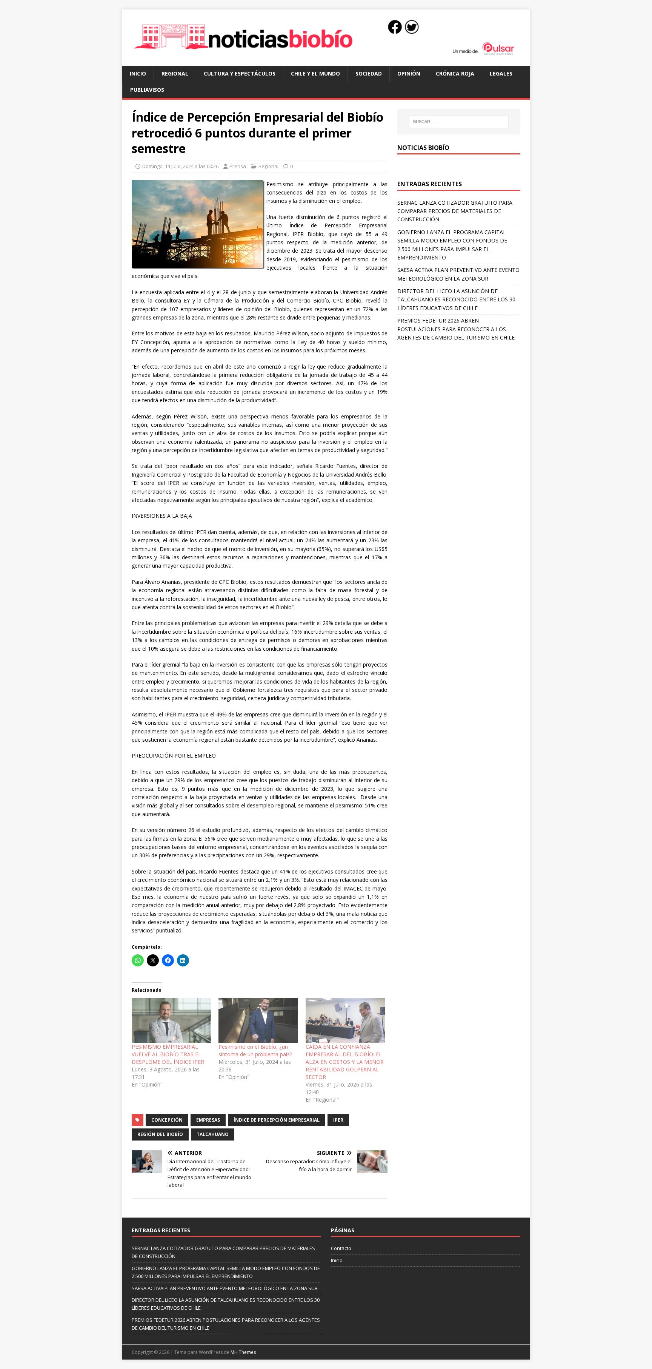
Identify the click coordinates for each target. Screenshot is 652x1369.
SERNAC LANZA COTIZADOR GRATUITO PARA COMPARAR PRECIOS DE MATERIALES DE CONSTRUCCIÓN (454, 211)
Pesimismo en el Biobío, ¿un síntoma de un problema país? (255, 1050)
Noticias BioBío (423, 148)
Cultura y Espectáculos (239, 73)
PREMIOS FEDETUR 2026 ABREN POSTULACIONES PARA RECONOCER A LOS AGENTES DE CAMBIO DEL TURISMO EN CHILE (456, 329)
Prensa (237, 166)
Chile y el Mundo (315, 73)
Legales (501, 73)
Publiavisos (147, 89)
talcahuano (213, 1134)
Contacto (341, 1248)
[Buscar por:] (458, 121)
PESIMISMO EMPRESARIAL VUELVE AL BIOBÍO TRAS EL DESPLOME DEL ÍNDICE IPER (168, 1054)
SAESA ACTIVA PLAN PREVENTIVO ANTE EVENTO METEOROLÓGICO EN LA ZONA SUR (225, 1288)
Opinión (408, 73)
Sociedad (368, 73)
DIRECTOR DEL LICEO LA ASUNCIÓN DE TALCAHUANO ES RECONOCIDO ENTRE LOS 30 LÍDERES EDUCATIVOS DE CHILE (456, 299)
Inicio (138, 73)
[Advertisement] (458, 400)
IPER (338, 1120)
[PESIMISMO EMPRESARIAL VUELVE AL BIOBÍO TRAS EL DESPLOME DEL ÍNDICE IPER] (171, 1020)
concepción (167, 1120)
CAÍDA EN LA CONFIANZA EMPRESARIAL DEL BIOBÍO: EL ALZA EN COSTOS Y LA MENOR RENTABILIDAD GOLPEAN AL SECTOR (345, 1061)
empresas (208, 1120)
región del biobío (160, 1134)
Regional (174, 73)
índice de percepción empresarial (277, 1120)
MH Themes (243, 1352)
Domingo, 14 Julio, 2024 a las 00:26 (180, 166)
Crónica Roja (455, 73)
